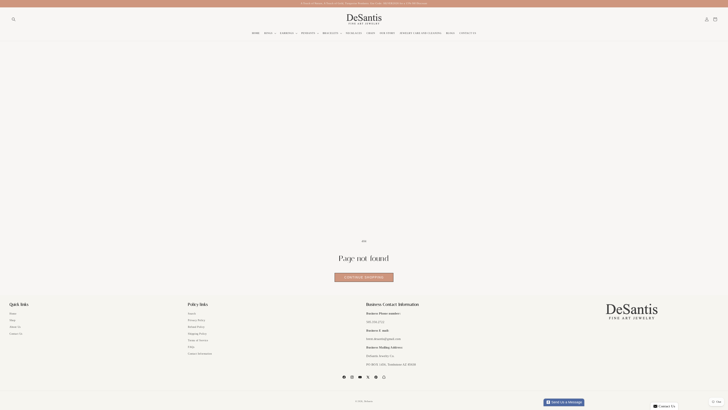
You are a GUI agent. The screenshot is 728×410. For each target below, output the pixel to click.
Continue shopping (364, 277)
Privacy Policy (196, 320)
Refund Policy (196, 327)
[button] (13, 19)
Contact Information (200, 353)
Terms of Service (198, 340)
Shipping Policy (197, 333)
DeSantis (368, 401)
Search (192, 313)
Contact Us (15, 333)
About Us (15, 327)
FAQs (191, 347)
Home (12, 313)
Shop (12, 320)
